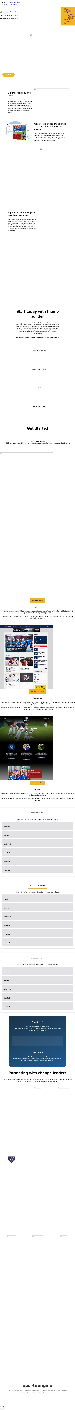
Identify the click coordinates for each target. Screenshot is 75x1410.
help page (34, 1028)
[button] (66, 12)
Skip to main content (10, 4)
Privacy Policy (31, 1393)
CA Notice (39, 1393)
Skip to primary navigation (12, 2)
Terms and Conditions (49, 1393)
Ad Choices (23, 1393)
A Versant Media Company (48, 1390)
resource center (24, 1028)
